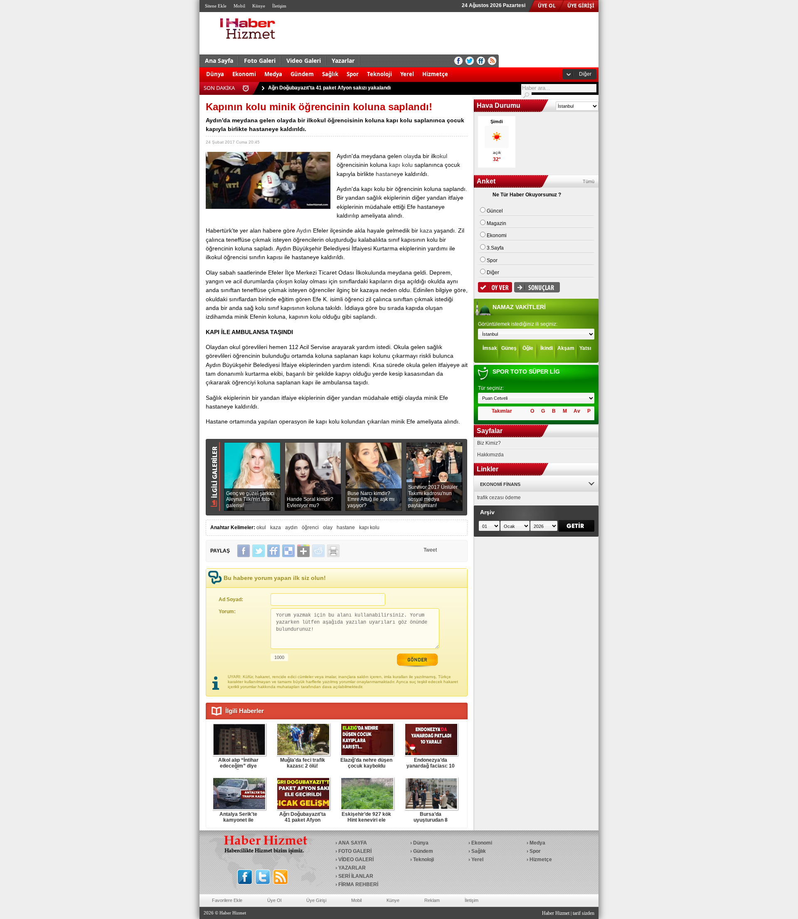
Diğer (585, 74)
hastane (386, 174)
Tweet (430, 550)
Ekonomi (244, 74)
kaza (426, 230)
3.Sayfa (495, 248)
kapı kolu (401, 164)
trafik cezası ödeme (499, 497)
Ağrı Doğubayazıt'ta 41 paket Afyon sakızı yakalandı (329, 84)
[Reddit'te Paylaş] (318, 551)
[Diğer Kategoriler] (456, 69)
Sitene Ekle (216, 5)
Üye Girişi (316, 900)
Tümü (588, 181)
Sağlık (330, 74)
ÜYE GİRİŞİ (580, 5)
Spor (353, 74)
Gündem (302, 74)
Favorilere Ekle (227, 900)
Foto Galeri (260, 60)
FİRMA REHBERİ (358, 884)
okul (441, 156)
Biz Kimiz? (489, 443)
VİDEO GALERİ (356, 859)
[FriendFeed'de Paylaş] (273, 551)
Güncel (495, 211)
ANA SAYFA (352, 843)
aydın (291, 527)
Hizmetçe (435, 74)
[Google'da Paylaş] (303, 551)
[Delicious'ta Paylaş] (288, 551)
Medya (273, 74)
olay (409, 156)
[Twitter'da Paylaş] (258, 551)
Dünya (215, 74)
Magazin (496, 223)
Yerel (407, 74)
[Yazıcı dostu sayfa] (333, 551)
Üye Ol (274, 900)
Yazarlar (343, 60)
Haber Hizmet (555, 913)
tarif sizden (583, 913)
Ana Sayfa (219, 60)
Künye (258, 5)
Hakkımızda (490, 455)
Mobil (239, 5)
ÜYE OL (547, 5)
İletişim (279, 5)
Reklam (432, 900)
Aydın (303, 230)
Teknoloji (379, 74)
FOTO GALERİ (355, 851)
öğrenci (310, 527)
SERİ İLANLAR (355, 876)
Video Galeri (303, 60)
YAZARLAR (352, 868)
